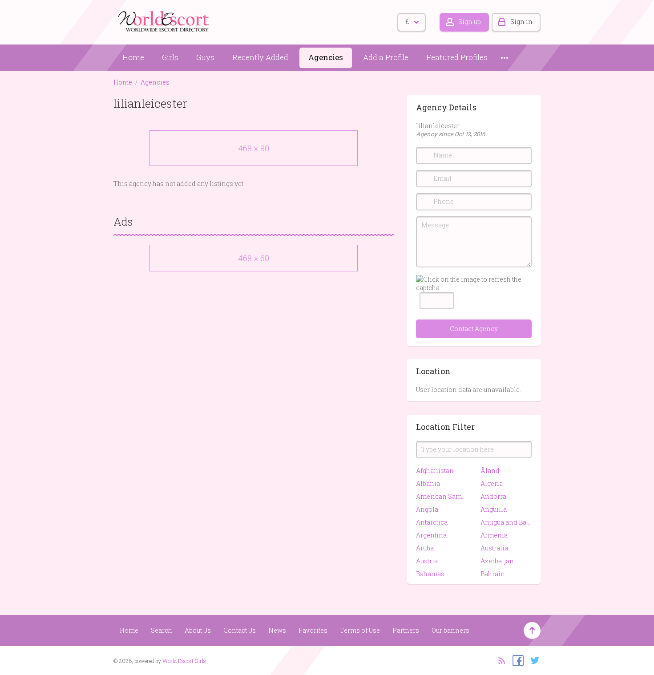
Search (161, 630)
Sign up (469, 21)
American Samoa (441, 496)
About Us (198, 630)
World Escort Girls (184, 660)
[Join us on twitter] (533, 659)
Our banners (450, 630)
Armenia (494, 535)
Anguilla (493, 509)
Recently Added (260, 57)
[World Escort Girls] (164, 20)
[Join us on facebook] (516, 659)
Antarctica (432, 522)
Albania (428, 483)
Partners (405, 630)
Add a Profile (385, 57)
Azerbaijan (497, 561)
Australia (494, 548)
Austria (427, 561)
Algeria (491, 483)
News (277, 630)
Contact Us (239, 630)
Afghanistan (435, 470)
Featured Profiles (457, 57)
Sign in (521, 21)
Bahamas (430, 574)
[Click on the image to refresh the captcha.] (474, 283)
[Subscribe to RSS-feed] (499, 659)
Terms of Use (360, 630)
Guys (205, 57)
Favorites (313, 630)
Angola (427, 509)
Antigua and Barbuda (506, 522)
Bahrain (492, 574)
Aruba (425, 548)
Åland (490, 470)
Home (133, 57)
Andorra (493, 496)
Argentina (431, 535)
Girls (170, 57)
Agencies (325, 57)
